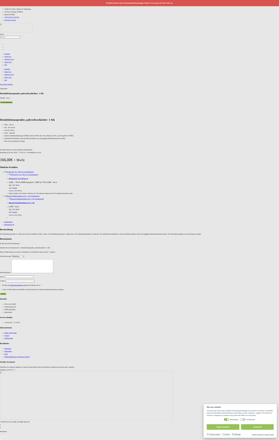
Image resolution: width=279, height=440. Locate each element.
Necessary (234, 419)
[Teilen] (4, 436)
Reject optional (223, 427)
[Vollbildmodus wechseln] (2, 436)
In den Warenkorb (6, 102)
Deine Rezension (5, 272)
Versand (14, 188)
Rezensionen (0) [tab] (9, 225)
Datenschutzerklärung (16, 285)
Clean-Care (7, 56)
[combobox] (10, 37)
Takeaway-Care (9, 59)
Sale (5, 65)
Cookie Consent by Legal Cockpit (263, 434)
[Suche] (1, 40)
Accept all (257, 427)
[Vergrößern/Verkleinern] (1, 436)
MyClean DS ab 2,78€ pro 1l (18, 179)
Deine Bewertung (6, 256)
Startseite (7, 54)
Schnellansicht (29, 172)
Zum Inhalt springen (6, 84)
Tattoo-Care (8, 62)
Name (2, 277)
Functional (250, 419)
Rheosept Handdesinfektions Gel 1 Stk (22, 203)
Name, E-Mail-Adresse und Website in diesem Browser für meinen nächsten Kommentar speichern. (33, 289)
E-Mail (3, 281)
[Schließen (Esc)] (6, 436)
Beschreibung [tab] (8, 222)
